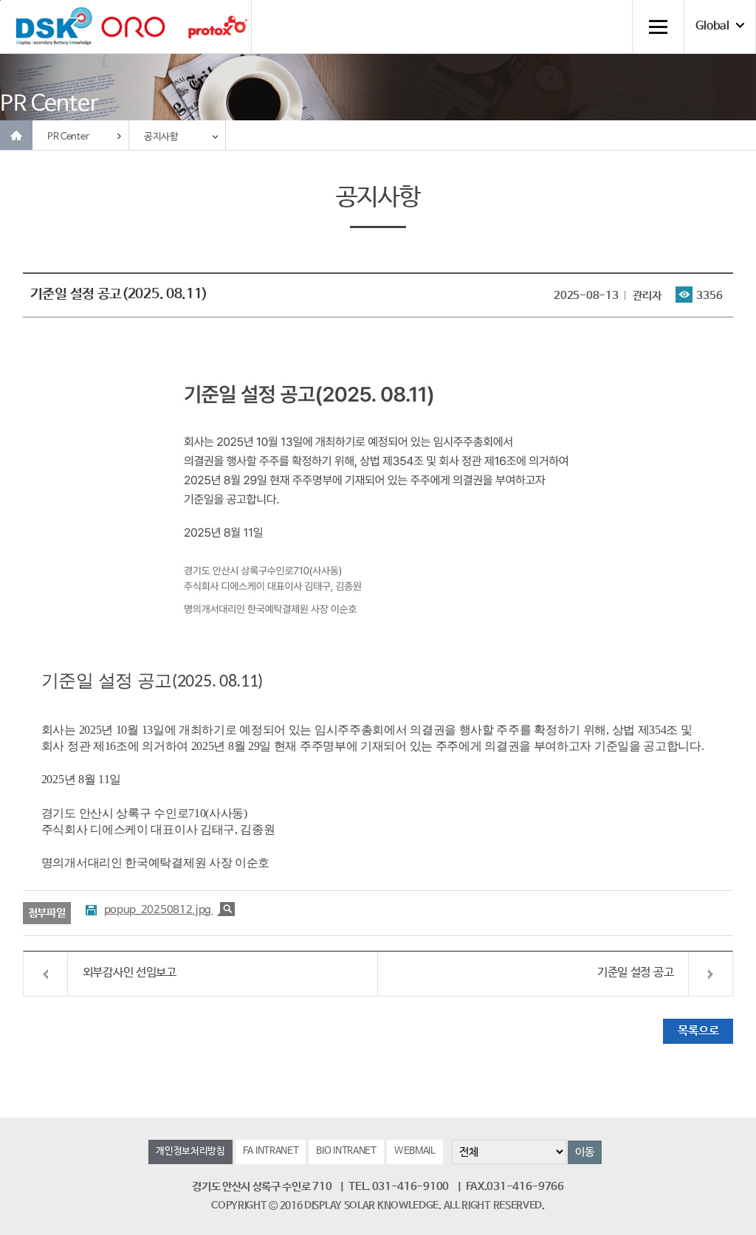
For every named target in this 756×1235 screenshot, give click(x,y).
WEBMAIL (415, 1151)
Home (16, 135)
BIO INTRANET (346, 1151)
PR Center (68, 136)
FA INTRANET (271, 1151)
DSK (54, 26)
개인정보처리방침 (190, 1151)
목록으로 (698, 1031)
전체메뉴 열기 (658, 26)
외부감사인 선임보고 (129, 973)
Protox (217, 27)
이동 (584, 1152)
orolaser (133, 27)
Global (712, 26)
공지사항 (161, 136)
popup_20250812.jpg (158, 910)
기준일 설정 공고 (635, 973)
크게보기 (226, 909)
